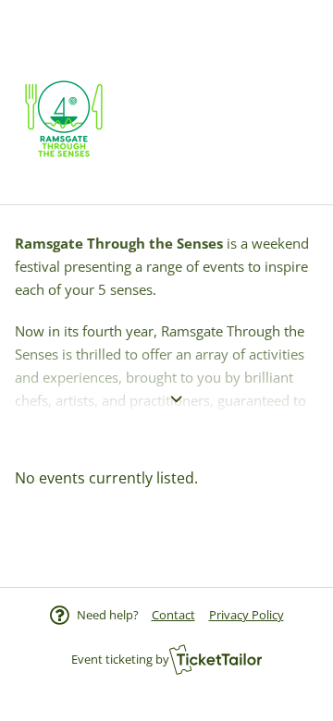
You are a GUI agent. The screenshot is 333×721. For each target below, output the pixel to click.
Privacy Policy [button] (246, 614)
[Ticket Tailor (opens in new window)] (215, 659)
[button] (173, 614)
